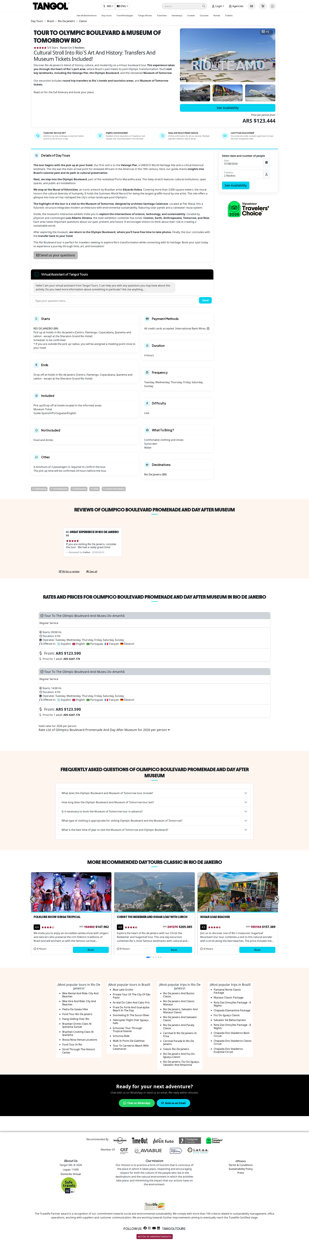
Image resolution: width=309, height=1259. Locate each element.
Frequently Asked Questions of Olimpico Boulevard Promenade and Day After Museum (155, 772)
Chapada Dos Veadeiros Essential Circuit (228, 1050)
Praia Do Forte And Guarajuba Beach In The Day (131, 1009)
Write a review (70, 571)
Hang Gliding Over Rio (75, 1019)
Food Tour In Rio (72, 1044)
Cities (95, 488)
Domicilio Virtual (71, 1174)
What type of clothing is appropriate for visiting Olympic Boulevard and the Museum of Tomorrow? (122, 820)
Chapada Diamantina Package (232, 1010)
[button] (184, 6)
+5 (267, 32)
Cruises (191, 15)
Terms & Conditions (241, 1165)
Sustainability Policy (241, 1169)
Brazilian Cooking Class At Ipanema (78, 1033)
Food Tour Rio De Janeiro (77, 1014)
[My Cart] (263, 6)
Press (240, 1173)
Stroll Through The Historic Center (78, 1051)
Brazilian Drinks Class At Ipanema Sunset (77, 1025)
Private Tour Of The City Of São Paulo (131, 996)
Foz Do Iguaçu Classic (227, 1015)
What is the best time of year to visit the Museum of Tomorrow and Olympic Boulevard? (115, 830)
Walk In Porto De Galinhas (129, 1041)
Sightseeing (40, 488)
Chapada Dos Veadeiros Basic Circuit (232, 1034)
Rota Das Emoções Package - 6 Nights (232, 1004)
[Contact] (252, 6)
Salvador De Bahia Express (230, 1020)
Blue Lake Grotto (123, 989)
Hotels (216, 15)
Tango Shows (145, 15)
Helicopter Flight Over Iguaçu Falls (131, 1021)
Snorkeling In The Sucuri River (131, 1015)
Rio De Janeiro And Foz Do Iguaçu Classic (179, 1055)
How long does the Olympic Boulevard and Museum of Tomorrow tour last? (108, 802)
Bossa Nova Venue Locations (79, 1039)
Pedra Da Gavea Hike (75, 1009)
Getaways (177, 15)
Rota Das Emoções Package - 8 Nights (232, 1026)
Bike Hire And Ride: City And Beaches (79, 1002)
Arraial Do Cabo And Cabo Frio (131, 1002)
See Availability (228, 108)
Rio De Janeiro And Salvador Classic (180, 1018)
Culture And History (114, 488)
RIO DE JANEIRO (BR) (45, 328)
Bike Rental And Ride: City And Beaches (80, 995)
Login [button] (218, 6)
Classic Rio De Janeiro (176, 1049)
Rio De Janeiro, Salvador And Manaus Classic (180, 1010)
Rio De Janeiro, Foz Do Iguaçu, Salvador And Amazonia (181, 1063)
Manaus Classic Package (228, 997)
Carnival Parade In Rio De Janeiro (178, 1042)
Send (205, 300)
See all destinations (87, 15)
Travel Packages (124, 15)
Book (91, 950)
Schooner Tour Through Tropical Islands (127, 1029)
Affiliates (240, 1161)
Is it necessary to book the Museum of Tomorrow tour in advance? (102, 811)
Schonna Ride (121, 1036)
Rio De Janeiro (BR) (155, 474)
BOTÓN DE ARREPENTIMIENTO (154, 1236)
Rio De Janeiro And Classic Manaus (179, 1002)
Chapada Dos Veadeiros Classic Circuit (233, 1042)
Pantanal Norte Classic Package (227, 991)
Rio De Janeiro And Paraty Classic (178, 1026)
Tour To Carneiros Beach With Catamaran (131, 1047)
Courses (204, 15)
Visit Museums (60, 488)
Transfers (162, 15)
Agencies (237, 6)
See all (93, 571)
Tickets (229, 15)
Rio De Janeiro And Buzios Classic (178, 995)
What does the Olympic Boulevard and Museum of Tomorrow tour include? (107, 793)
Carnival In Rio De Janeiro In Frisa (180, 1034)
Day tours (106, 15)
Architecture (80, 488)
